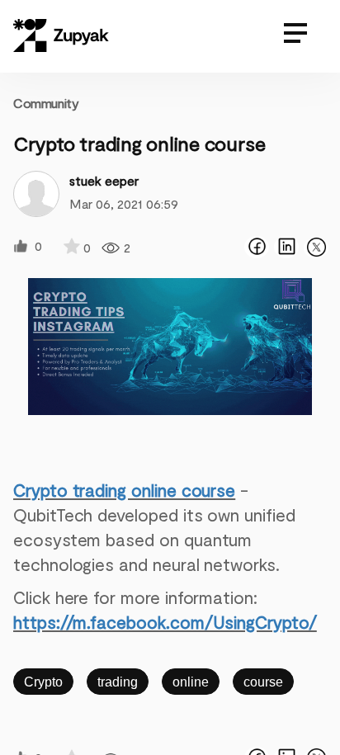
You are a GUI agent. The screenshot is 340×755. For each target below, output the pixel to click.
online (190, 682)
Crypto (43, 682)
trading (117, 682)
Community (45, 103)
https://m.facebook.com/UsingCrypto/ (165, 621)
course (263, 682)
